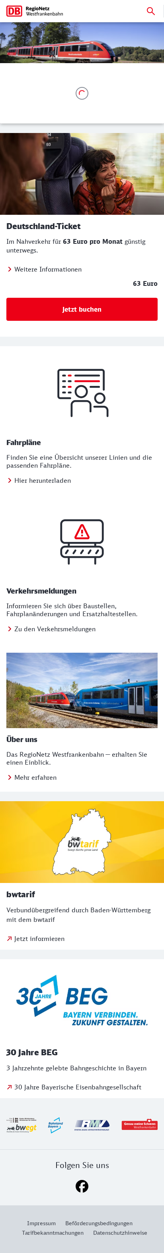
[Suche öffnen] (150, 11)
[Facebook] (82, 1186)
